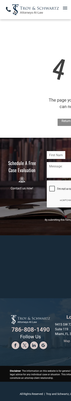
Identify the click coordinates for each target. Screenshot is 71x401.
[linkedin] (34, 345)
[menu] (65, 8)
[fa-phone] (8, 13)
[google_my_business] (43, 345)
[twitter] (25, 345)
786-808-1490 (30, 329)
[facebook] (15, 345)
